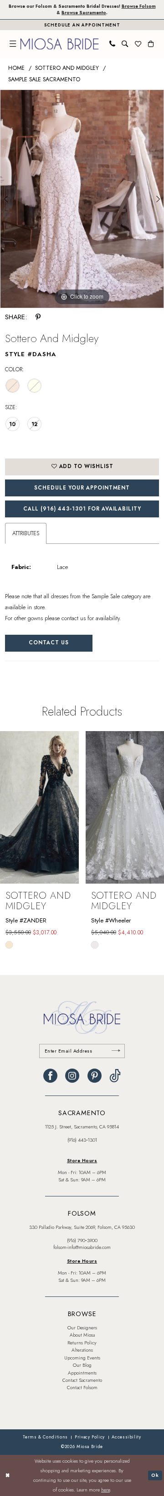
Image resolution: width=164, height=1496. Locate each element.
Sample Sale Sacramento (44, 79)
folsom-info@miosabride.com (82, 1247)
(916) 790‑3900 (82, 1240)
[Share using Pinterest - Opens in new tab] (38, 317)
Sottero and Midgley (67, 68)
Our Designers (82, 1327)
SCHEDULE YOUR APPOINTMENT (82, 487)
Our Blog (82, 1365)
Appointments (82, 1373)
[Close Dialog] (7, 1475)
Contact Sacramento (82, 1380)
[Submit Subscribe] (115, 1051)
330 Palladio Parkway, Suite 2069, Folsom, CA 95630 (82, 1227)
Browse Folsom (139, 6)
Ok (155, 1475)
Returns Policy (82, 1342)
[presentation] (39, 807)
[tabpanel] (82, 199)
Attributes (25, 533)
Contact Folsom (82, 1387)
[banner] (59, 43)
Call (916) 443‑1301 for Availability (82, 508)
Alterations (82, 1350)
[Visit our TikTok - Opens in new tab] (115, 1076)
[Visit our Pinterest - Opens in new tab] (94, 1076)
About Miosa (82, 1335)
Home (16, 68)
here (105, 1489)
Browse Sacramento (84, 13)
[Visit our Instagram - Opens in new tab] (72, 1076)
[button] (12, 44)
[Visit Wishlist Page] (138, 44)
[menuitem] (12, 44)
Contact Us (49, 642)
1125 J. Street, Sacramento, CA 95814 (82, 1126)
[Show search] (124, 44)
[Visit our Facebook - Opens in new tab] (50, 1076)
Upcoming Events (82, 1357)
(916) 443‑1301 (82, 1140)
